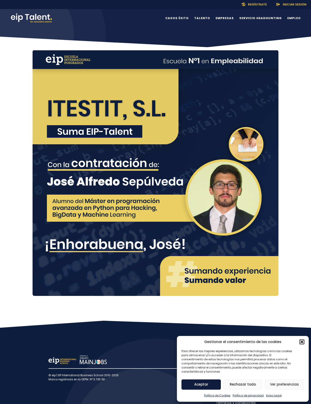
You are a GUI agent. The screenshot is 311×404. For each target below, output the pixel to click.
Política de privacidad (248, 395)
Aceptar (201, 384)
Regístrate (257, 4)
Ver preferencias (284, 384)
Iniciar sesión (294, 4)
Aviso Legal (274, 395)
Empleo (294, 18)
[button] (302, 342)
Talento (202, 18)
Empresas (225, 18)
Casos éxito (177, 18)
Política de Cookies (217, 395)
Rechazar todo (243, 384)
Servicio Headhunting (260, 18)
